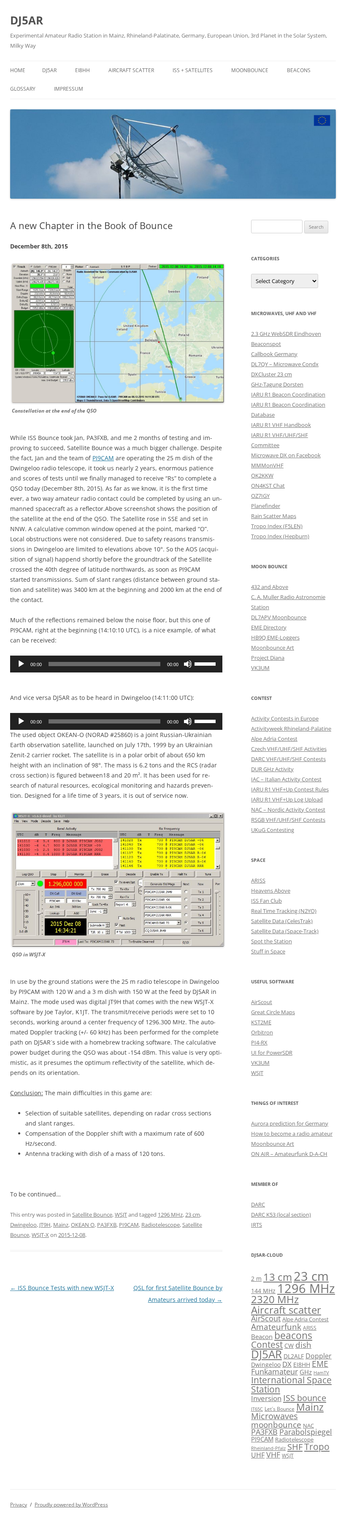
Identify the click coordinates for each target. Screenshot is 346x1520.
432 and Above (269, 587)
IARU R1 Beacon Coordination (288, 394)
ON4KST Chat (268, 485)
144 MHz (263, 1291)
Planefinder (265, 506)
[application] (116, 664)
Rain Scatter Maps (273, 516)
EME (320, 1363)
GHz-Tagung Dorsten (277, 384)
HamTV (321, 1373)
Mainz (60, 1224)
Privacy (18, 1504)
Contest (267, 1344)
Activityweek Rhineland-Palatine (291, 728)
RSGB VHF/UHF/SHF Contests (288, 819)
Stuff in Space (268, 951)
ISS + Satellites (193, 70)
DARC (258, 1204)
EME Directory (269, 627)
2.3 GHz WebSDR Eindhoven (286, 333)
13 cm (277, 1277)
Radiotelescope (160, 1224)
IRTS (256, 1224)
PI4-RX (259, 1042)
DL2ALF (294, 1356)
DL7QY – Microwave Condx (285, 364)
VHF (273, 1455)
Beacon (262, 1336)
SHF (295, 1447)
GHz (306, 1372)
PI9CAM (103, 458)
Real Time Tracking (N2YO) (283, 911)
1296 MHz (170, 1214)
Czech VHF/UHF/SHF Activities (289, 749)
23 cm (192, 1214)
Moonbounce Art (272, 647)
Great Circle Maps (273, 1012)
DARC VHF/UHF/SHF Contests (288, 759)
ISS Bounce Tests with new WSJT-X (62, 1288)
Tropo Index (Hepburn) (280, 536)
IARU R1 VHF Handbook (281, 425)
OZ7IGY (260, 495)
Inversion (266, 1398)
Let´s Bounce (280, 1408)
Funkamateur (274, 1371)
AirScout (261, 1002)
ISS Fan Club (266, 900)
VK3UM (260, 668)
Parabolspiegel (305, 1432)
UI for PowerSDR (271, 1052)
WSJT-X (40, 1235)
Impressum (68, 88)
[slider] (206, 663)
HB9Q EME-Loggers (275, 637)
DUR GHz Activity (272, 769)
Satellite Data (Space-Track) (285, 931)
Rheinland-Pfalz (268, 1448)
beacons (293, 1335)
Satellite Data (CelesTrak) (282, 921)
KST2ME (261, 1022)
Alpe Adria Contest (274, 738)
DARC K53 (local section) (281, 1214)
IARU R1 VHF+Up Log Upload (287, 799)
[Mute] (188, 664)
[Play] (21, 664)
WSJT (121, 1214)
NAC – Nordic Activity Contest (288, 809)
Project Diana (267, 657)
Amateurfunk (276, 1326)
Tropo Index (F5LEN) (277, 526)
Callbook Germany (274, 354)
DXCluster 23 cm (271, 374)
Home (17, 70)
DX (287, 1364)
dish (303, 1344)
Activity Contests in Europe (285, 718)
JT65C (257, 1409)
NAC (308, 1425)
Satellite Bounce (92, 1214)
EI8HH (82, 70)
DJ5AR (26, 20)
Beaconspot (266, 344)
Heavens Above (270, 890)
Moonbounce (249, 70)
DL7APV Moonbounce (278, 617)
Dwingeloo (23, 1224)
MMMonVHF (267, 465)
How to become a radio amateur (291, 1133)
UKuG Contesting (272, 830)
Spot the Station (271, 941)
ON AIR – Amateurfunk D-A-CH (289, 1154)
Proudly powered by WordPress (71, 1504)
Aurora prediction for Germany (289, 1123)
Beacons (299, 70)
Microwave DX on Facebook (286, 455)
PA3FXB (106, 1224)
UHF (258, 1455)
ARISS (258, 880)
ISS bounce (304, 1398)
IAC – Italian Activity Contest (286, 779)
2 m (256, 1278)
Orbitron (262, 1032)
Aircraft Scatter (131, 70)
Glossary (22, 88)
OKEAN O (83, 1224)
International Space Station (291, 1384)
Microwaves (274, 1416)
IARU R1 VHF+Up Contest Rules (290, 789)
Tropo (317, 1447)
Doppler (318, 1356)
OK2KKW (262, 475)
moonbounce (276, 1424)
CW (289, 1346)
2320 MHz (275, 1299)
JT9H (45, 1224)
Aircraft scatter (286, 1310)
